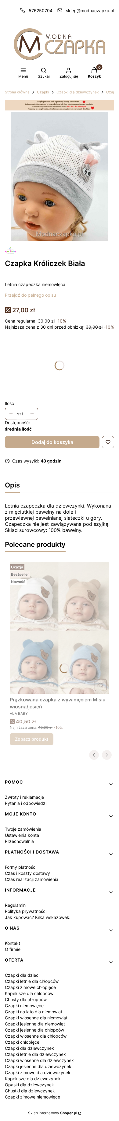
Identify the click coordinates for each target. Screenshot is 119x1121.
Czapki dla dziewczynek (77, 92)
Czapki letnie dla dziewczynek (35, 1054)
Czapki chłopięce (22, 1042)
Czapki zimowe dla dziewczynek (37, 1072)
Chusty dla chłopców (26, 999)
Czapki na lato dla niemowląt (33, 1011)
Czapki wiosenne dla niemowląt (36, 1017)
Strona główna (17, 92)
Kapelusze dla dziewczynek (33, 1078)
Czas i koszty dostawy (27, 873)
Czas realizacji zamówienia (31, 879)
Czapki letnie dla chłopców (32, 981)
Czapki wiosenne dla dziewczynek (39, 1060)
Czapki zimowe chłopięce (30, 987)
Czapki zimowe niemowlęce (32, 1096)
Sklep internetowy (52, 1113)
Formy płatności (20, 867)
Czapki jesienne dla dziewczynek (38, 1066)
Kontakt (12, 943)
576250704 (40, 10)
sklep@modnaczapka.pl (90, 10)
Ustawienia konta (22, 835)
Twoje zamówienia (23, 829)
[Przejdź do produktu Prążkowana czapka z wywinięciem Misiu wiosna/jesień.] (59, 628)
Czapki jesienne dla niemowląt (35, 1023)
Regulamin (15, 905)
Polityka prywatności (25, 911)
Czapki (43, 92)
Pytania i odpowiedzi (25, 803)
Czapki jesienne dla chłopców (34, 1029)
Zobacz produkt (31, 739)
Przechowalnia (19, 841)
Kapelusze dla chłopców (29, 993)
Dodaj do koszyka (52, 442)
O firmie (12, 949)
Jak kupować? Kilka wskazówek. (37, 917)
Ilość (9, 403)
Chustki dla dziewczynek (30, 1090)
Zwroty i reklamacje (24, 797)
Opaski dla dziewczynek (29, 1084)
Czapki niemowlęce (24, 1005)
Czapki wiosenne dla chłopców (36, 1036)
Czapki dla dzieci (22, 975)
